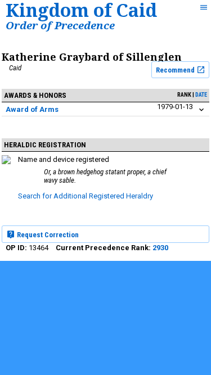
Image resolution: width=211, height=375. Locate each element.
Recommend (176, 70)
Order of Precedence (60, 25)
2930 (160, 247)
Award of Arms (32, 109)
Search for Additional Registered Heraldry (85, 196)
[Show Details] (201, 110)
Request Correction (47, 235)
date (201, 94)
